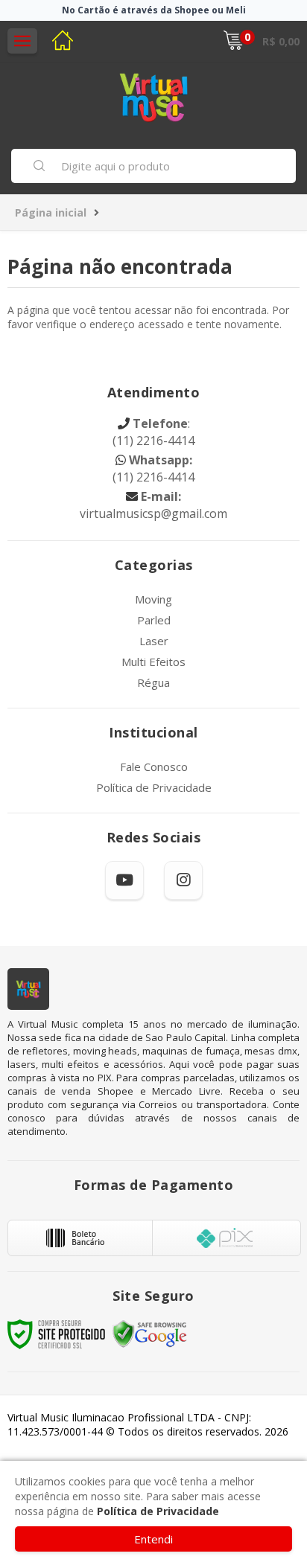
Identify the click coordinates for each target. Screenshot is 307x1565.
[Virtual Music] (153, 97)
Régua (153, 682)
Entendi (153, 1539)
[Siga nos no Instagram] (183, 880)
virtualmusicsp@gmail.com (153, 505)
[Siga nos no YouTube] (124, 880)
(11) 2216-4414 (153, 432)
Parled (154, 619)
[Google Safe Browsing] (150, 1333)
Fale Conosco (154, 766)
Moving (153, 599)
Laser (153, 640)
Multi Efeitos (153, 661)
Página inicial (50, 212)
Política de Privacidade (154, 787)
